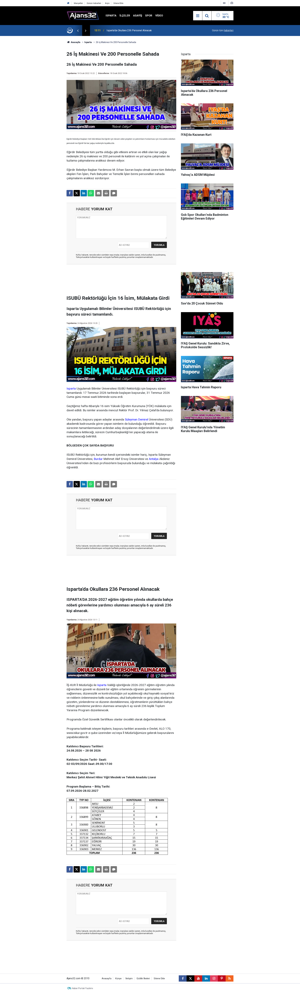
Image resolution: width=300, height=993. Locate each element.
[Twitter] (77, 193)
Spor (148, 15)
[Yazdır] (106, 193)
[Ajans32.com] (83, 15)
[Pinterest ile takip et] (222, 978)
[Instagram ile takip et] (214, 978)
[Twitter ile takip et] (190, 978)
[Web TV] (224, 3)
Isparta (111, 15)
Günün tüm (222, 30)
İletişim (129, 978)
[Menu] (197, 16)
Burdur (98, 459)
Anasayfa (75, 42)
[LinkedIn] (84, 193)
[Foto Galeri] (231, 3)
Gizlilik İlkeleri (143, 978)
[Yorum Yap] (114, 193)
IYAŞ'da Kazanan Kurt (118, 30)
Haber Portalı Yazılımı (82, 988)
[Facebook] (70, 193)
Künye (118, 978)
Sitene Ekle (118, 3)
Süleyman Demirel (136, 419)
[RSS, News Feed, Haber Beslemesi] (229, 978)
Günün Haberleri (94, 3)
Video (159, 15)
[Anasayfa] (68, 3)
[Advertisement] (51, 83)
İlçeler (125, 15)
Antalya (153, 459)
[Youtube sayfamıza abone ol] (198, 978)
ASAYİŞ (137, 15)
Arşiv (107, 3)
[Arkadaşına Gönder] (98, 193)
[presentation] (78, 30)
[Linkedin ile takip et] (206, 978)
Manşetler (78, 3)
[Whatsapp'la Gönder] (91, 193)
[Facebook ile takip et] (183, 978)
